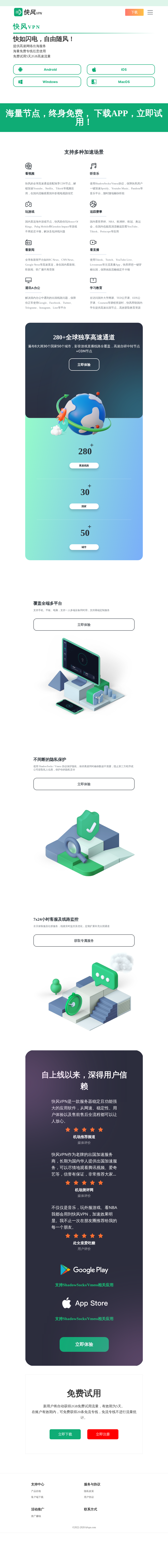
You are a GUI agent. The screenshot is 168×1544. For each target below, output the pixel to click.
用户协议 (89, 1497)
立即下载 (65, 1434)
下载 (134, 12)
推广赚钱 (36, 1516)
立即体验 (84, 364)
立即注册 (103, 1434)
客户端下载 (37, 1497)
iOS (124, 69)
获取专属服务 (84, 940)
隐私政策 (89, 1491)
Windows (50, 82)
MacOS (124, 82)
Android (50, 69)
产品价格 (36, 1491)
